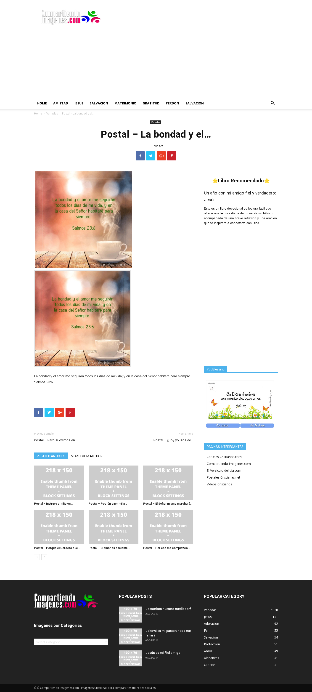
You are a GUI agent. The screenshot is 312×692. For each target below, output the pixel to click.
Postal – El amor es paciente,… (109, 548)
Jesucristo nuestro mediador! (168, 609)
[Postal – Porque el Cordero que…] (59, 527)
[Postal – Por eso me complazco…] (168, 527)
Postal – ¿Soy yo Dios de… (173, 440)
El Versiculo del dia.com (224, 470)
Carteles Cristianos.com (224, 457)
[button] (272, 103)
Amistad (60, 103)
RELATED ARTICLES (51, 456)
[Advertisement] (156, 64)
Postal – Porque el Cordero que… (57, 548)
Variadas (52, 113)
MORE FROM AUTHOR (87, 456)
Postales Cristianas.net (223, 477)
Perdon (172, 103)
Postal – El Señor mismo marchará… (167, 503)
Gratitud (151, 103)
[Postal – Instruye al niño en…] (59, 483)
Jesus (78, 103)
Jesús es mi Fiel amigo (162, 653)
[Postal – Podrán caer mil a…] (113, 483)
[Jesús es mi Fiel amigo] (130, 658)
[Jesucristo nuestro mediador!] (130, 615)
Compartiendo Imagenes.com (229, 463)
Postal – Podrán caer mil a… (108, 503)
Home (42, 103)
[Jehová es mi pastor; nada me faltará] (130, 636)
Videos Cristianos (219, 484)
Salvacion (99, 103)
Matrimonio (125, 103)
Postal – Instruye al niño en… (53, 503)
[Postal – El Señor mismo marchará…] (168, 483)
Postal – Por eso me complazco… (166, 548)
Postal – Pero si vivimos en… (55, 440)
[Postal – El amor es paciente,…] (113, 527)
